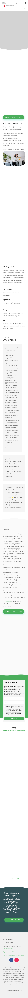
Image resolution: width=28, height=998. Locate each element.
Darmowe (10, 3)
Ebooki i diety (4, 3)
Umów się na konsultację (14, 253)
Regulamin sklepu (8, 948)
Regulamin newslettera (9, 952)
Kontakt (22, 3)
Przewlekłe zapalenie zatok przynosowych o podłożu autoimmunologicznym (13, 837)
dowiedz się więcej (14, 919)
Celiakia (6, 796)
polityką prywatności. (16, 712)
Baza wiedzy (8, 753)
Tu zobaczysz (7, 601)
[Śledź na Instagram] (11, 665)
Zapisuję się (14, 718)
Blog (15, 3)
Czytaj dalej (14, 878)
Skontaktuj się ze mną (13, 117)
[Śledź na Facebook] (16, 665)
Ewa (15, 751)
